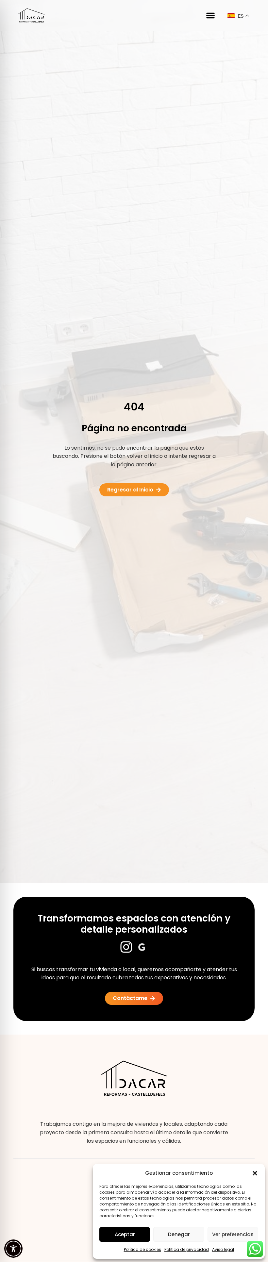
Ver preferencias (233, 1234)
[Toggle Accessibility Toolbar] (13, 1248)
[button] (255, 1173)
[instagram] (126, 947)
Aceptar (125, 1234)
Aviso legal (223, 1249)
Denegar (179, 1234)
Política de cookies (142, 1249)
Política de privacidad (186, 1249)
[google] (141, 947)
